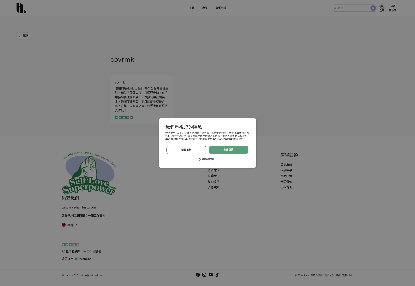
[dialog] (207, 143)
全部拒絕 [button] (186, 150)
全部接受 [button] (229, 150)
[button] (207, 159)
